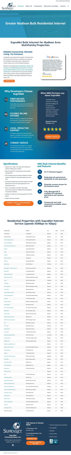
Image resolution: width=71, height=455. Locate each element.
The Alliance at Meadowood (9, 245)
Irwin (5, 322)
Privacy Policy (53, 433)
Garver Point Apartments (9, 307)
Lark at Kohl (6, 331)
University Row (7, 395)
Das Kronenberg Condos (9, 292)
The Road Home (7, 371)
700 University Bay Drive (8, 239)
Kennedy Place (7, 328)
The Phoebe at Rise (8, 362)
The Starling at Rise (8, 377)
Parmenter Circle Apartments (9, 356)
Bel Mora (6, 261)
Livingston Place (7, 338)
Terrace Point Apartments (9, 386)
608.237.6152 (30, 435)
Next (63, 101)
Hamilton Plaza (7, 313)
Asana (5, 251)
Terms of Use (53, 436)
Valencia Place (7, 398)
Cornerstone (6, 289)
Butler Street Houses (8, 274)
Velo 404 (5, 404)
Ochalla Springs (7, 350)
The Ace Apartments (8, 242)
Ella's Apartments (7, 301)
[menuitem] (14, 6)
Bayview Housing (7, 258)
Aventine (5, 255)
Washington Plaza (7, 407)
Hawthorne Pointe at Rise (9, 316)
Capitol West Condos (8, 277)
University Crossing (8, 392)
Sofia (5, 374)
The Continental (7, 286)
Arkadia (5, 248)
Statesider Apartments (8, 380)
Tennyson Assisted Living (9, 383)
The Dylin (6, 298)
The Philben (6, 359)
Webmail (52, 431)
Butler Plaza (6, 271)
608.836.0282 (30, 430)
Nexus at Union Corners (8, 347)
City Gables (6, 283)
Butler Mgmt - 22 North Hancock (10, 268)
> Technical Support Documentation (58, 425)
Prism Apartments (7, 365)
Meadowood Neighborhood (9, 344)
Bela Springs (6, 264)
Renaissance (6, 368)
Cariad (5, 280)
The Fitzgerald (7, 304)
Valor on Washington (8, 401)
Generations (6, 310)
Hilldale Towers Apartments (9, 319)
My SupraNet (53, 428)
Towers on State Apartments (9, 389)
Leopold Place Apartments (9, 334)
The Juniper (6, 325)
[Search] (68, 6)
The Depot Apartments (8, 295)
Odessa (5, 353)
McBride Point (7, 341)
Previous (42, 101)
